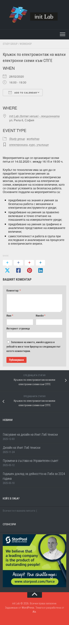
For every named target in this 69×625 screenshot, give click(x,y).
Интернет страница (18, 328)
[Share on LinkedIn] (40, 267)
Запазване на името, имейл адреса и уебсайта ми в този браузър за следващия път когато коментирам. (33, 347)
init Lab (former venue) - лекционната (34, 116)
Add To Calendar (25, 92)
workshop (26, 43)
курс (32, 145)
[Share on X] (7, 267)
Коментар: (13, 290)
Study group (10, 43)
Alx (34, 611)
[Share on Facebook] (18, 267)
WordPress (28, 607)
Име (9, 315)
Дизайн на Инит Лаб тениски (21, 447)
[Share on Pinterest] (29, 267)
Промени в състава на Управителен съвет (30, 461)
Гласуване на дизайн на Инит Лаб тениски (30, 434)
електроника (18, 145)
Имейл (40, 315)
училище (43, 145)
